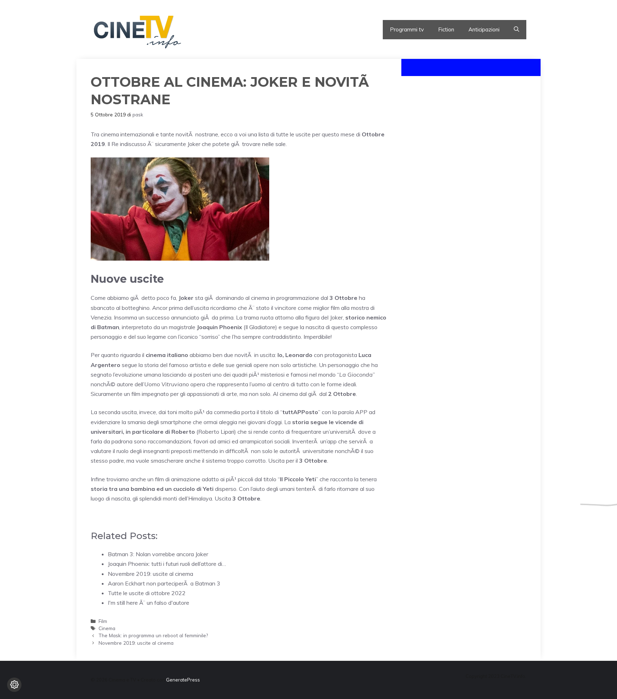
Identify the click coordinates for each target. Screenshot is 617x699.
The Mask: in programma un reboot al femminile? (153, 635)
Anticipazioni (484, 29)
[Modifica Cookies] (14, 685)
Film (103, 621)
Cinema (107, 628)
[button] (516, 29)
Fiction (446, 29)
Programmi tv (407, 29)
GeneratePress (183, 680)
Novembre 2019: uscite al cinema (136, 643)
